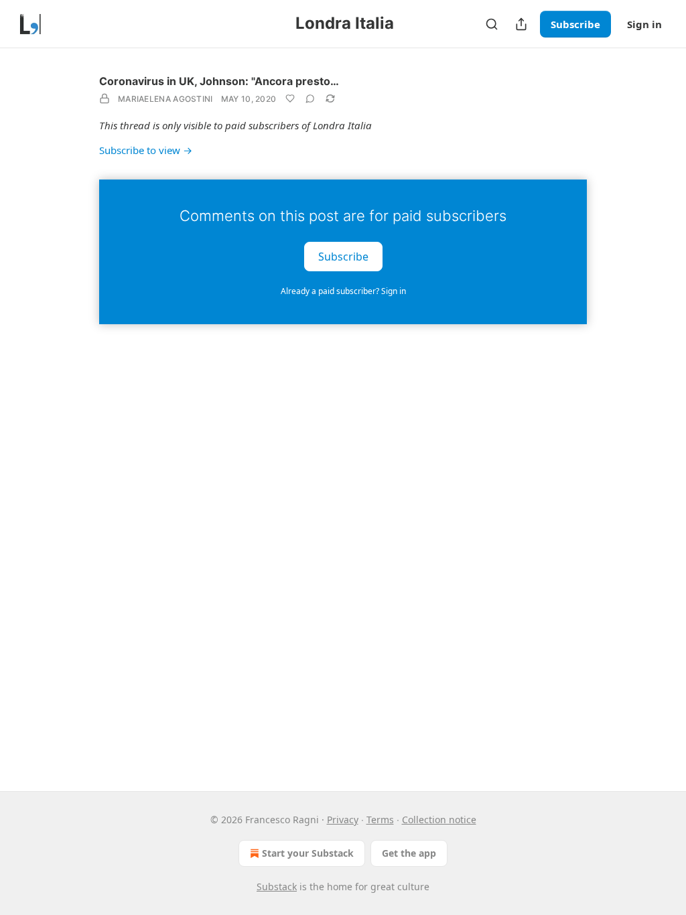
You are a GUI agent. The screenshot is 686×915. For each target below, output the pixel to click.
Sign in (644, 24)
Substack (277, 886)
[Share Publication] (521, 24)
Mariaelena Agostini (165, 99)
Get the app (409, 853)
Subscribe (575, 24)
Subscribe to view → (145, 150)
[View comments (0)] (310, 98)
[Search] (491, 24)
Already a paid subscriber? (343, 291)
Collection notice (439, 819)
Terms (380, 819)
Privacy (342, 819)
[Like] (290, 98)
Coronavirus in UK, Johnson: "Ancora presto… (219, 81)
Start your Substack (308, 853)
